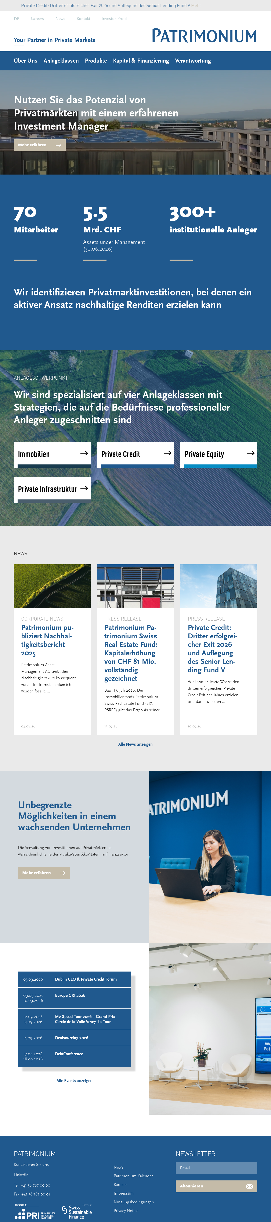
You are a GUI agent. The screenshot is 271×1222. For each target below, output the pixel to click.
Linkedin (21, 1175)
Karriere (120, 1184)
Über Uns (25, 60)
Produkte (96, 60)
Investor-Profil (114, 18)
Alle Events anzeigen (75, 1080)
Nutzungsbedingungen (134, 1202)
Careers (37, 18)
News (60, 18)
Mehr (174, 5)
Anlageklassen (61, 60)
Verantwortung (193, 60)
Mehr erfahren (32, 145)
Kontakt (83, 18)
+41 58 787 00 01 (35, 1194)
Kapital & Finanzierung (141, 60)
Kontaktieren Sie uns (31, 1164)
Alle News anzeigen (135, 744)
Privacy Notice (126, 1210)
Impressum (124, 1193)
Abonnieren (191, 1186)
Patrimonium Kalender (133, 1176)
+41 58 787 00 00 (35, 1185)
